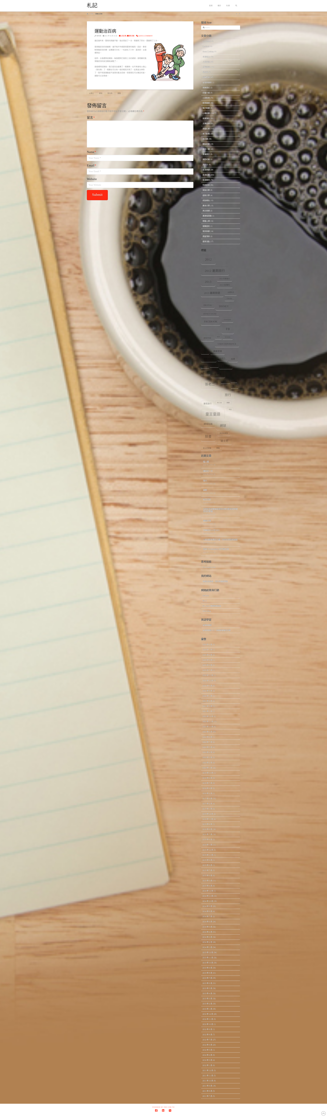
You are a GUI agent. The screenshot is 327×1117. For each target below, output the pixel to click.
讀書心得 (206, 221)
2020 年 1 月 (207, 768)
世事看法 (206, 57)
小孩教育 (206, 98)
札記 (92, 5)
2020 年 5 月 (207, 747)
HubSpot (206, 595)
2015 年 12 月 (208, 850)
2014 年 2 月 (207, 942)
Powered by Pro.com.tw (163, 1107)
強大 (205, 481)
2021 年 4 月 (207, 701)
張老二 (210, 384)
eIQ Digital (207, 41)
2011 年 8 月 (207, 1091)
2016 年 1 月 (207, 845)
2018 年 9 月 (207, 778)
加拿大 (214, 365)
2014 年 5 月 (207, 927)
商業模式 (206, 87)
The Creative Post (209, 567)
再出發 (205, 72)
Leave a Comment (145, 36)
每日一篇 (206, 149)
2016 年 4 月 (207, 839)
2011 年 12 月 (208, 1070)
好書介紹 (206, 93)
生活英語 (206, 170)
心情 (234, 380)
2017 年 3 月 (207, 798)
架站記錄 (206, 144)
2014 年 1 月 (207, 947)
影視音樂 (206, 103)
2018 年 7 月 (207, 783)
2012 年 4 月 (207, 1055)
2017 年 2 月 (207, 803)
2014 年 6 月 (207, 921)
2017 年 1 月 (207, 809)
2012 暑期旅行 (215, 270)
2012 (208, 259)
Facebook (206, 46)
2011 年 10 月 (208, 1081)
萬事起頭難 (207, 216)
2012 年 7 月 (207, 1040)
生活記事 (123, 36)
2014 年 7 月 (207, 916)
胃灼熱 (109, 93)
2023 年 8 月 (207, 665)
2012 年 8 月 (207, 1034)
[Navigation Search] (236, 5)
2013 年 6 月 (207, 983)
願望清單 (206, 236)
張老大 (225, 381)
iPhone (207, 338)
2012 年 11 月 (208, 1019)
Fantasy (227, 320)
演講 (228, 403)
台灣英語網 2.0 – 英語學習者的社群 (217, 630)
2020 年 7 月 (207, 742)
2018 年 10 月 (208, 773)
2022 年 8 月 (207, 691)
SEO (218, 337)
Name (91, 152)
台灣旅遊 (226, 366)
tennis (227, 337)
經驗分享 (206, 195)
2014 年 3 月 (207, 937)
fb (228, 329)
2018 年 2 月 (207, 793)
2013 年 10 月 (208, 963)
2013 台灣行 (224, 285)
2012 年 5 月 (207, 1050)
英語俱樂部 (224, 433)
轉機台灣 (207, 521)
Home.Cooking (208, 51)
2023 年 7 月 (207, 670)
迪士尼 (224, 441)
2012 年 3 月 (207, 1060)
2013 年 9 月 (207, 968)
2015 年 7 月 (207, 870)
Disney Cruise (210, 314)
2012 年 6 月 (207, 1045)
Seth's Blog (207, 611)
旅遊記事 (206, 128)
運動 (119, 93)
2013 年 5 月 (207, 988)
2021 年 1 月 (207, 711)
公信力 (222, 358)
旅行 (228, 395)
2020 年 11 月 (208, 721)
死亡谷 (219, 403)
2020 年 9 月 (207, 732)
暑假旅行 (207, 404)
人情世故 (206, 62)
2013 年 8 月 (207, 973)
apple (230, 292)
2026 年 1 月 (207, 649)
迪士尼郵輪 (207, 448)
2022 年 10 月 (208, 680)
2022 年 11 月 (208, 675)
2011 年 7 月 (207, 1096)
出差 (233, 359)
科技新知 (206, 185)
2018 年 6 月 (207, 788)
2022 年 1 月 (207, 696)
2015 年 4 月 (207, 886)
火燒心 (91, 93)
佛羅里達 (217, 351)
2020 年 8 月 (207, 737)
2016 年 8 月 (207, 829)
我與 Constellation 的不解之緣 (216, 549)
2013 (208, 281)
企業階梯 (206, 67)
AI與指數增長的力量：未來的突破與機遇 (220, 540)
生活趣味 (206, 180)
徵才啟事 (206, 108)
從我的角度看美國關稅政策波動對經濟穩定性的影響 (220, 510)
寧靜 (205, 490)
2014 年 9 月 (207, 906)
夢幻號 (205, 372)
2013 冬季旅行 (224, 279)
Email (91, 165)
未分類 (205, 139)
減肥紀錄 (206, 159)
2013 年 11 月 (208, 957)
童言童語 (212, 414)
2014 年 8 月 (207, 911)
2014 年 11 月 (208, 896)
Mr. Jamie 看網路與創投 (212, 606)
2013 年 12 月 (208, 952)
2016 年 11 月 (208, 819)
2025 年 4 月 (207, 655)
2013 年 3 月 (207, 998)
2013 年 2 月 (207, 1004)
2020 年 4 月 (207, 752)
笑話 (230, 409)
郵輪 (218, 448)
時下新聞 (206, 134)
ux (205, 351)
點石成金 (207, 499)
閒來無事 (206, 231)
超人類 (206, 462)
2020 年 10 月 (208, 726)
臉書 (208, 436)
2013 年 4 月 (207, 993)
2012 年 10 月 (208, 1024)
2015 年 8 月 (207, 865)
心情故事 (206, 113)
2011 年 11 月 (208, 1075)
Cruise (229, 299)
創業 (205, 366)
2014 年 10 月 (208, 901)
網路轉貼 (206, 200)
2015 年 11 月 (208, 855)
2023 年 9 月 (207, 660)
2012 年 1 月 (207, 1065)
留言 (91, 117)
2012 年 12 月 (208, 1014)
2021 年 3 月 (207, 706)
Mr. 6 (205, 601)
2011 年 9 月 (207, 1086)
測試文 (205, 164)
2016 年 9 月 (207, 824)
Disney (224, 306)
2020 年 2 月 (207, 762)
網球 (100, 93)
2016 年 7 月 (207, 834)
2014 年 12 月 (208, 891)
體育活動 (131, 36)
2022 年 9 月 (207, 685)
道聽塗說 (206, 226)
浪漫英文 (206, 154)
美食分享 (206, 205)
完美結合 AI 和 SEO (211, 530)
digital (208, 305)
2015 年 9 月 (207, 860)
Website (92, 179)
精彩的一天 (208, 471)
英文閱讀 (206, 211)
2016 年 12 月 (208, 814)
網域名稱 (208, 424)
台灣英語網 (207, 82)
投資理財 (206, 118)
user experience (227, 344)
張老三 (218, 374)
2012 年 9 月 (207, 1029)
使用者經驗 (209, 359)
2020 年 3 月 (207, 757)
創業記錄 (206, 77)
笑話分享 (206, 190)
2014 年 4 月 (207, 932)
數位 (234, 386)
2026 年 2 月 (207, 644)
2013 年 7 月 (207, 978)
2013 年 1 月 (207, 1009)
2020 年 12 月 (208, 716)
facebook (210, 321)
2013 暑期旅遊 (212, 293)
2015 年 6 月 (207, 875)
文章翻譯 (206, 123)
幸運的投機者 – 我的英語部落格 (215, 581)
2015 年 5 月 (207, 880)
